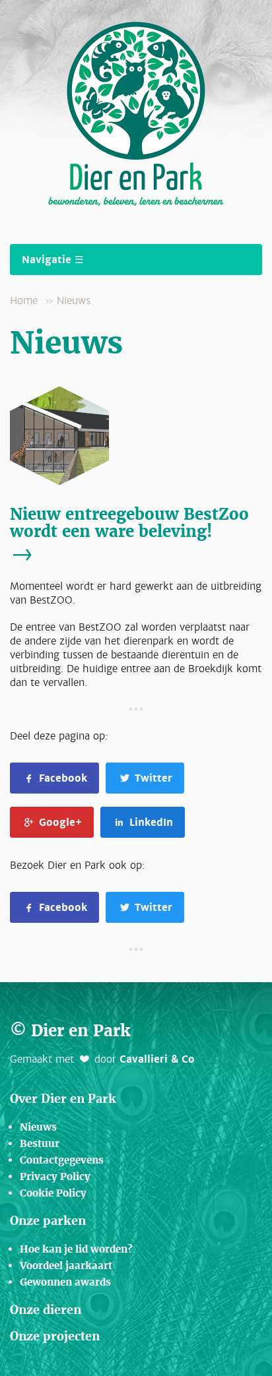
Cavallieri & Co (157, 1059)
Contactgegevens (62, 1160)
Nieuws (73, 300)
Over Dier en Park (63, 1098)
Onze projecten (55, 1336)
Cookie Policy (53, 1193)
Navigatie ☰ (52, 259)
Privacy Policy (55, 1176)
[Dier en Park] (136, 111)
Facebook (61, 778)
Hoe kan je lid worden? (76, 1249)
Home (24, 300)
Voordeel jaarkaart (66, 1265)
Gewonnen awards (65, 1282)
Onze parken (48, 1220)
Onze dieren (45, 1309)
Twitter (151, 778)
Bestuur (39, 1143)
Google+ (59, 822)
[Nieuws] (136, 436)
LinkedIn (149, 822)
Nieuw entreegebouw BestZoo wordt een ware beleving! (129, 522)
